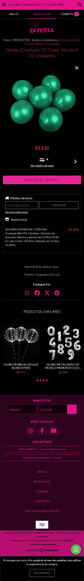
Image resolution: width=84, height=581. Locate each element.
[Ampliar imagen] (76, 68)
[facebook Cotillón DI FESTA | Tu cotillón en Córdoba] (42, 431)
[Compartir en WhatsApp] (27, 293)
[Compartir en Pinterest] (57, 293)
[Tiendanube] (42, 551)
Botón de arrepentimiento (42, 544)
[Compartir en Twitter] (47, 293)
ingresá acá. (68, 540)
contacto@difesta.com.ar (53, 449)
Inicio (7, 40)
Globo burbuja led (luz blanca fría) (21, 366)
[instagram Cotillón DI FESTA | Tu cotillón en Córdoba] (30, 431)
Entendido (42, 573)
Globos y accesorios (45, 40)
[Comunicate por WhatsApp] (76, 549)
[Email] (53, 431)
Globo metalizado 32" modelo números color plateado (63, 366)
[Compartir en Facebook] (37, 293)
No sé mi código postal (16, 212)
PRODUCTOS (21, 40)
